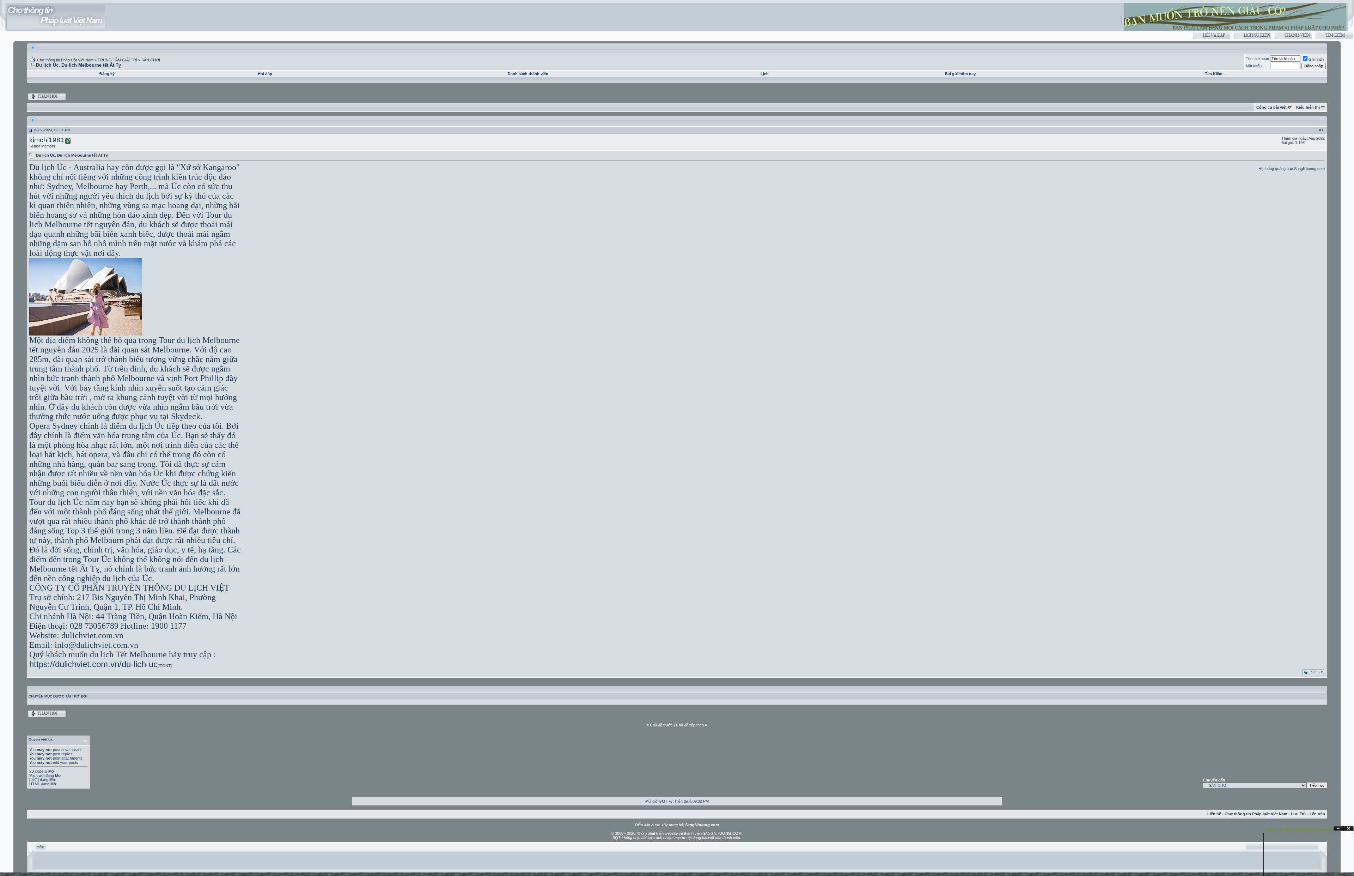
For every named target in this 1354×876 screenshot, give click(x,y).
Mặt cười (36, 775)
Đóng (1348, 828)
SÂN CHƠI (150, 60)
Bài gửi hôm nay (960, 74)
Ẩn (1338, 828)
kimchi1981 (46, 140)
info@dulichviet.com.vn (96, 645)
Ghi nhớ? (1316, 59)
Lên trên (1317, 814)
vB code (36, 771)
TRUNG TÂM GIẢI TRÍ (117, 60)
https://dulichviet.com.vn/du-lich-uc (93, 664)
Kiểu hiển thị (1308, 107)
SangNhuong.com (1309, 169)
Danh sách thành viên (528, 74)
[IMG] (34, 780)
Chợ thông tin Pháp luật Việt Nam (65, 60)
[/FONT (164, 666)
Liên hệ (1214, 814)
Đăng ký (107, 74)
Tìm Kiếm (1213, 74)
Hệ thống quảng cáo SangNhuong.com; (1299, 829)
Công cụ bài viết (1271, 107)
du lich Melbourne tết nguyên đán (130, 219)
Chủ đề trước (661, 725)
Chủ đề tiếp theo (690, 725)
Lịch (765, 74)
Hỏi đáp (265, 74)
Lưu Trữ (1298, 814)
